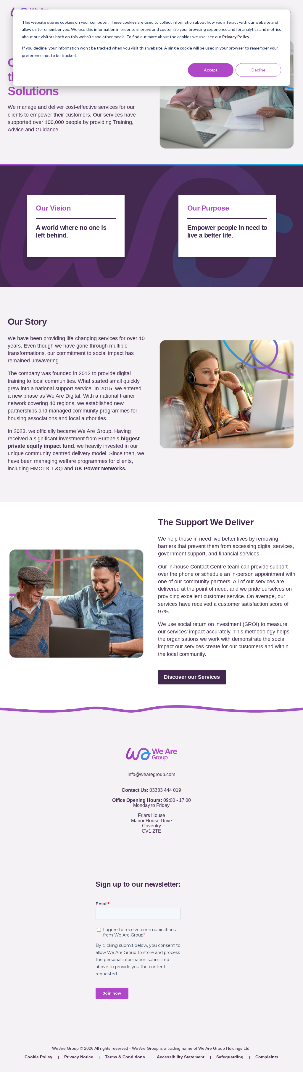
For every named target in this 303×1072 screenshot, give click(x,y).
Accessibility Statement (180, 1057)
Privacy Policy (235, 36)
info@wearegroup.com (151, 774)
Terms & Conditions (125, 1057)
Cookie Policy (38, 1057)
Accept (210, 69)
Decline (258, 69)
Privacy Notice (78, 1057)
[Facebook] (133, 863)
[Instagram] (170, 863)
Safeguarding (230, 1057)
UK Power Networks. (100, 469)
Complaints (266, 1057)
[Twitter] (145, 864)
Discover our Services (192, 677)
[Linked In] (157, 863)
